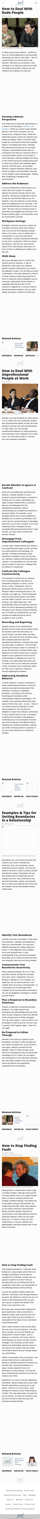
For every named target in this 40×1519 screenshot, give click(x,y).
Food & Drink (29, 1490)
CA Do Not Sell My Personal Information (20, 1509)
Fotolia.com (30, 1187)
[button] (3, 2)
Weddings (32, 1495)
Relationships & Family (12, 1495)
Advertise (19, 1500)
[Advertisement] (20, 94)
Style (25, 1495)
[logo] (20, 2)
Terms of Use (18, 1504)
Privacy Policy (30, 1504)
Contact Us (29, 1500)
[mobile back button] (3, 2)
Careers (8, 1504)
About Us (10, 1500)
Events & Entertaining (14, 1490)
